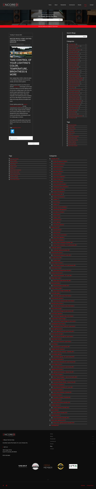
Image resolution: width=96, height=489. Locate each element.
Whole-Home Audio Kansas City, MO (62, 280)
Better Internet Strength (74, 83)
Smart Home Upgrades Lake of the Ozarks (63, 316)
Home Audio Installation (73, 136)
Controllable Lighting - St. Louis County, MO (63, 356)
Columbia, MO (72, 44)
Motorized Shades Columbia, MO (61, 285)
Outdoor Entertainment (74, 61)
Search (60, 19)
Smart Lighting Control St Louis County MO (63, 331)
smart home (16, 86)
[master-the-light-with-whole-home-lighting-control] (21, 52)
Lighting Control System (74, 97)
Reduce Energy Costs (58, 179)
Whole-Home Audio (73, 63)
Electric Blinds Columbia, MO (60, 412)
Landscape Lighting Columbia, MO (61, 250)
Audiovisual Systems (58, 166)
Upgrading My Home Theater (75, 80)
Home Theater (71, 126)
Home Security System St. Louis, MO (62, 255)
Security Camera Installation (60, 207)
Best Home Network (58, 171)
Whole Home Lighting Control (17, 44)
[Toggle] (86, 44)
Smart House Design (73, 59)
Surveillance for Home (58, 212)
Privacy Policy (90, 485)
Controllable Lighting (74, 91)
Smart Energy (56, 201)
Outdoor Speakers (73, 110)
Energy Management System (60, 161)
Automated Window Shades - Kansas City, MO (64, 382)
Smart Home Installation (74, 104)
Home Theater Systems (74, 57)
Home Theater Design (74, 66)
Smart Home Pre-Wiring (59, 189)
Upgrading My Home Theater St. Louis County (64, 326)
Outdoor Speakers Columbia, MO (61, 407)
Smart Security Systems (74, 70)
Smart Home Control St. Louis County (62, 341)
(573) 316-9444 (6, 455)
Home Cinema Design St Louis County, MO (63, 311)
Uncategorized (72, 117)
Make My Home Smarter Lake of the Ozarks (63, 306)
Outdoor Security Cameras (75, 89)
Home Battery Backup (58, 224)
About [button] (56, 4)
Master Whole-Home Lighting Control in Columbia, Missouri (20, 40)
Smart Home (71, 130)
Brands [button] (79, 4)
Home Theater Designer (74, 99)
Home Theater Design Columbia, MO (61, 290)
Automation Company (74, 106)
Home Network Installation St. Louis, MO (62, 387)
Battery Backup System (59, 163)
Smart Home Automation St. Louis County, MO (64, 361)
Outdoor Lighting (72, 142)
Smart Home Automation (74, 93)
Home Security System (74, 53)
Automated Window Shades (75, 100)
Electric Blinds (72, 112)
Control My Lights (73, 68)
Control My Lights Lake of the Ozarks (62, 295)
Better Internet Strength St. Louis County (63, 336)
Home (50, 4)
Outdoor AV (56, 204)
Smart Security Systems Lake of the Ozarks (63, 300)
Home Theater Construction (59, 234)
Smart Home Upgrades (74, 76)
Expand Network (57, 219)
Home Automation (73, 114)
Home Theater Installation (75, 49)
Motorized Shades (73, 65)
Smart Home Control (73, 85)
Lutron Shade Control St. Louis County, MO (63, 366)
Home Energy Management (59, 209)
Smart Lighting (56, 222)
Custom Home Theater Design (76, 78)
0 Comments (14, 138)
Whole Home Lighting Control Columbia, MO (20, 45)
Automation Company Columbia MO (61, 397)
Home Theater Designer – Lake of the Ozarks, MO (65, 377)
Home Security (56, 232)
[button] (48, 479)
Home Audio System (72, 145)
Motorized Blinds (57, 174)
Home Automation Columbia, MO (61, 417)
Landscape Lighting (73, 51)
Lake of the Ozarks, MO (74, 46)
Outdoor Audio (71, 132)
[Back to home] (11, 5)
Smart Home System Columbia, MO (61, 402)
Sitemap (83, 485)
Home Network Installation (75, 102)
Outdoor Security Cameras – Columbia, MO (63, 351)
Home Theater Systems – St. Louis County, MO (64, 265)
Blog (85, 4)
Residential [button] (63, 4)
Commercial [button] (72, 4)
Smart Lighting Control (74, 82)
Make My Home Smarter (74, 72)
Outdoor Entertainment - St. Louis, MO (62, 275)
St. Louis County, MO (73, 55)
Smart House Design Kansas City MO (62, 270)
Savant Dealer (56, 214)
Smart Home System (73, 108)
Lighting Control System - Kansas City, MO (63, 372)
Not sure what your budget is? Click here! (48, 26)
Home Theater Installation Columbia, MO (63, 242)
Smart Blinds (72, 87)
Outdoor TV (70, 134)
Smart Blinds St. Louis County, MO (61, 346)
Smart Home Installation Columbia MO (62, 392)
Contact (91, 4)
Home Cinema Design (74, 74)
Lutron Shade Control (74, 95)
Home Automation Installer (59, 184)
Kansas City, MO (72, 48)
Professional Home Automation (60, 186)
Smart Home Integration (59, 176)
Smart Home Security (73, 140)
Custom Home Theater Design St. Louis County (64, 321)
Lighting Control (17, 127)
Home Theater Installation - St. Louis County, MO (64, 245)
